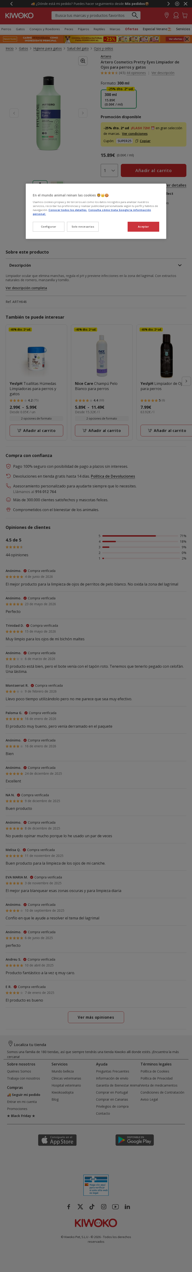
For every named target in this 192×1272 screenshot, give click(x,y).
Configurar (48, 226)
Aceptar (143, 226)
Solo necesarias (83, 226)
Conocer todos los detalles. (67, 210)
